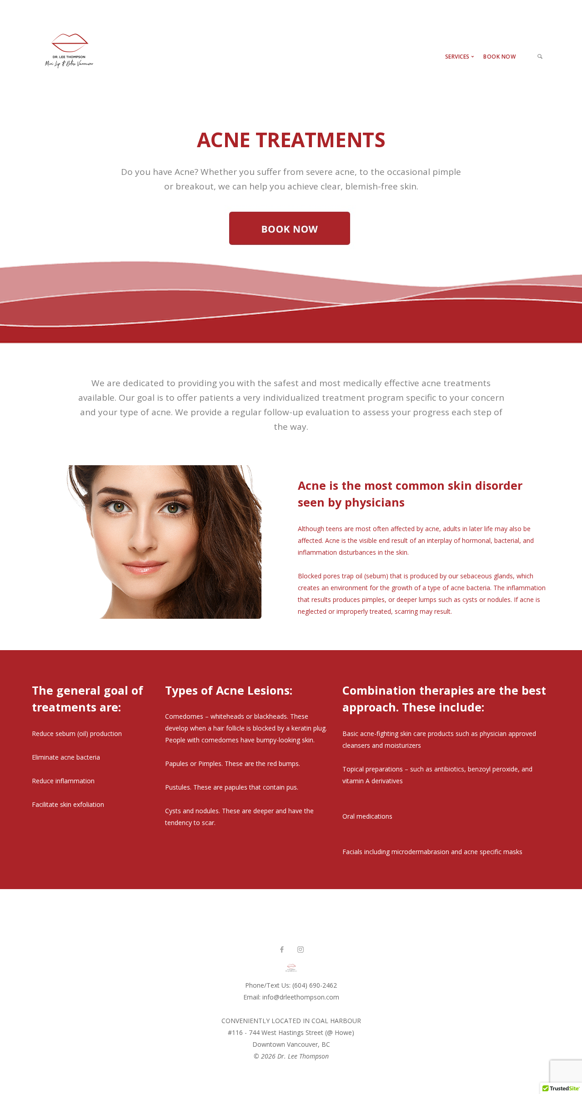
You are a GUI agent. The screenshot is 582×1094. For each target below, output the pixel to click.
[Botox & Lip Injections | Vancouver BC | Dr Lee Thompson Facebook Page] (281, 949)
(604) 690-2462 (314, 985)
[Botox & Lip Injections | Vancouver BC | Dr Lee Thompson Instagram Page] (300, 949)
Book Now (499, 56)
